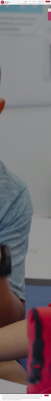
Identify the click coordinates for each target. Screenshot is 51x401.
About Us (19, 3)
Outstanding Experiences (32, 3)
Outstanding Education (25, 3)
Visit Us (48, 1)
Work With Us (48, 3)
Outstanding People (39, 3)
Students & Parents (41, 1)
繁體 (26, 1)
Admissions (44, 3)
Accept (46, 395)
